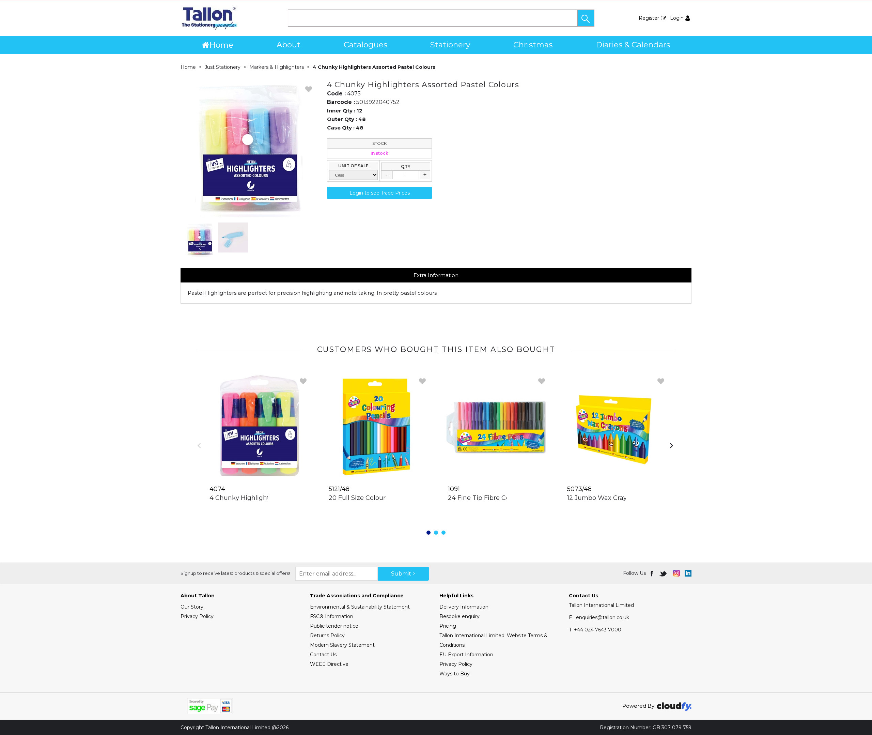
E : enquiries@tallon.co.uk (599, 617)
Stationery (450, 44)
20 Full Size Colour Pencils (369, 498)
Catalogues (365, 44)
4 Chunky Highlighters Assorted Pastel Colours (374, 67)
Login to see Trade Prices (379, 193)
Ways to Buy (454, 674)
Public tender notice (334, 626)
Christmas (532, 44)
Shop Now (257, 512)
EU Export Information (466, 655)
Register (649, 18)
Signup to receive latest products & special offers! (235, 573)
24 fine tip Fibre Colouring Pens (498, 498)
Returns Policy (327, 635)
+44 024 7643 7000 (595, 630)
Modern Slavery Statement (342, 645)
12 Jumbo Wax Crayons (602, 498)
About (288, 44)
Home (221, 45)
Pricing (447, 626)
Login (677, 18)
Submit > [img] (403, 573)
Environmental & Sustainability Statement (360, 607)
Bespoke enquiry (459, 616)
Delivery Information (463, 607)
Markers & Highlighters (276, 67)
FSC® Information (331, 616)
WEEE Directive (329, 664)
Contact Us (323, 655)
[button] (585, 18)
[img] (652, 573)
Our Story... (193, 607)
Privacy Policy (197, 616)
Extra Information (436, 275)
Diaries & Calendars (633, 44)
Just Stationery (222, 67)
